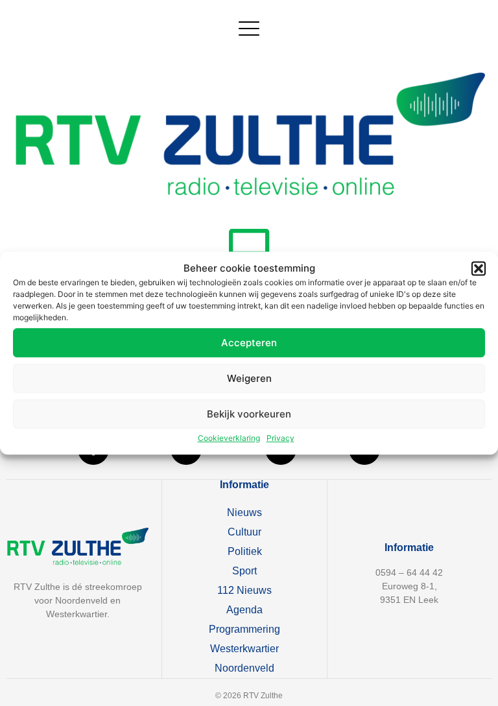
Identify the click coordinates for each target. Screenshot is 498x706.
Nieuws (244, 512)
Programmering (244, 629)
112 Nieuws (244, 590)
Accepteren (249, 342)
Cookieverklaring (229, 438)
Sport (244, 570)
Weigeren (249, 378)
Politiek (245, 551)
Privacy (280, 438)
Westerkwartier (244, 648)
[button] (478, 268)
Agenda (244, 609)
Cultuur (244, 531)
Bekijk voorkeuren (249, 414)
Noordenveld (244, 668)
